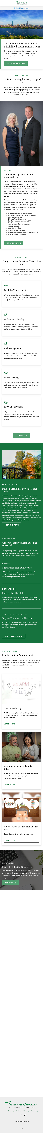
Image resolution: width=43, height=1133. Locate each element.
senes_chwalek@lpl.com (21, 1121)
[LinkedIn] (21, 1115)
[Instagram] (24, 1115)
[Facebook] (18, 1115)
